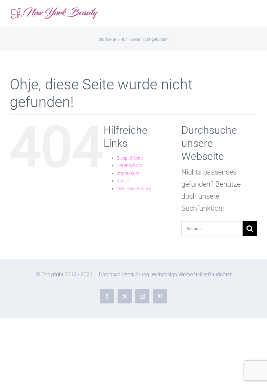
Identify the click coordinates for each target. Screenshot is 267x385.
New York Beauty (134, 188)
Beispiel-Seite (130, 158)
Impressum (128, 173)
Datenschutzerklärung (124, 274)
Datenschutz (129, 165)
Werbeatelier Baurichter (205, 274)
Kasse (123, 180)
